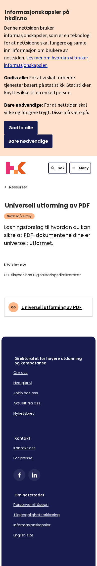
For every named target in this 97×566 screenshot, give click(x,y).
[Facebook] (19, 475)
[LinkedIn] (34, 475)
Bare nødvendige (28, 141)
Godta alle (20, 128)
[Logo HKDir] (16, 168)
